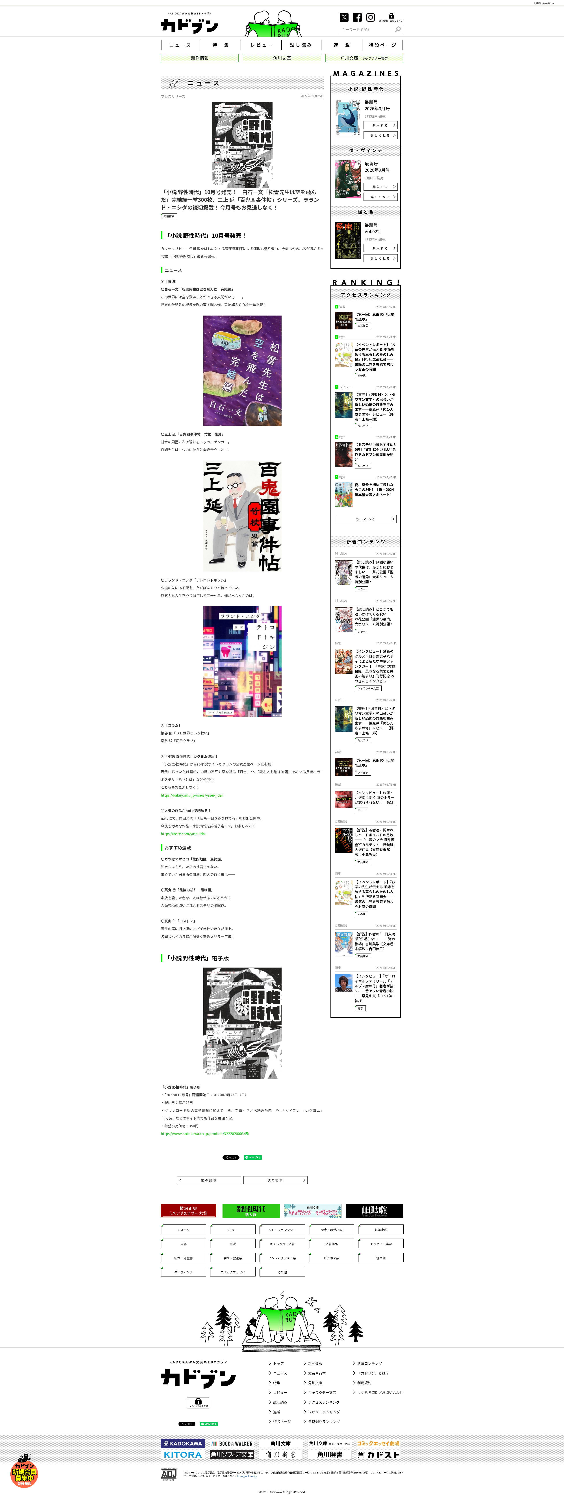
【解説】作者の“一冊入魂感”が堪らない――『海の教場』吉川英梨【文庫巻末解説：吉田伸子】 (375, 941)
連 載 (342, 45)
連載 (276, 1411)
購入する (381, 125)
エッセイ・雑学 (381, 1244)
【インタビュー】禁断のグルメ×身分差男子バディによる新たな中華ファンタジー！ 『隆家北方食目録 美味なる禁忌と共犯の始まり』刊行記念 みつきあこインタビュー (375, 666)
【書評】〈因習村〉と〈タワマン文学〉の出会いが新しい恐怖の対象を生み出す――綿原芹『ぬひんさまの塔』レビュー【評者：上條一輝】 (375, 407)
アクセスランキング (324, 1402)
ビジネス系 (331, 1258)
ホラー (361, 589)
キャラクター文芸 (368, 688)
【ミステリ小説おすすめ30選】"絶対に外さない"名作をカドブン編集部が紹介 (375, 452)
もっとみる (366, 519)
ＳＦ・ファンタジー (282, 1230)
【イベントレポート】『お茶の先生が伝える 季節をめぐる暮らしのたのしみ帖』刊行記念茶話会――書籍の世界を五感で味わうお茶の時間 (375, 357)
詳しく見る (381, 135)
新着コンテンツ (369, 1363)
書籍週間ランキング (324, 1421)
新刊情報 (315, 1363)
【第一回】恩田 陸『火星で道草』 (374, 317)
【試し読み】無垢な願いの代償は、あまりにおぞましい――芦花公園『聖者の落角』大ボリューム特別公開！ (374, 571)
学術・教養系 (233, 1258)
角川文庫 (315, 1382)
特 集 (221, 45)
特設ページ (383, 45)
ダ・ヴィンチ (183, 1272)
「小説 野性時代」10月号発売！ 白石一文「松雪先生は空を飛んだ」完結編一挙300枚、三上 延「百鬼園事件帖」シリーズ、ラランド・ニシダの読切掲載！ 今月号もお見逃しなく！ (240, 199)
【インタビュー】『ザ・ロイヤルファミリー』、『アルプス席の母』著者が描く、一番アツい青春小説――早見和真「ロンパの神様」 (375, 988)
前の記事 (209, 1180)
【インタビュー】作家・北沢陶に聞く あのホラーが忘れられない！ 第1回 (375, 797)
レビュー (261, 45)
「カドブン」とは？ (373, 1373)
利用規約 (364, 1382)
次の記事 (275, 1180)
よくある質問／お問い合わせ (380, 1392)
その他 (361, 375)
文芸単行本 (317, 1373)
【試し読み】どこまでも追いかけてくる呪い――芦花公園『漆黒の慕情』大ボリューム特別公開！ (374, 616)
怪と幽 (381, 1258)
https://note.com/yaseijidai (183, 833)
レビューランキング (324, 1411)
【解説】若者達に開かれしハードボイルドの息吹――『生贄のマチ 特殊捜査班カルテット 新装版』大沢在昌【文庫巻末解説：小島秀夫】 (375, 842)
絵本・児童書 (183, 1258)
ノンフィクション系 (282, 1258)
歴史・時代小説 (331, 1230)
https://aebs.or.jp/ (247, 1476)
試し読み (301, 45)
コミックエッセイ (233, 1272)
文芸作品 (169, 216)
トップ (278, 1363)
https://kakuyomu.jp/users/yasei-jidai (192, 795)
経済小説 (381, 1230)
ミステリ (363, 425)
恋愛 (233, 1244)
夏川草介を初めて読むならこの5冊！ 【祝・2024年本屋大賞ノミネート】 (374, 489)
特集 (276, 1382)
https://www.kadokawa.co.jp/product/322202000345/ (205, 1133)
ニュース (180, 45)
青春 (360, 1008)
